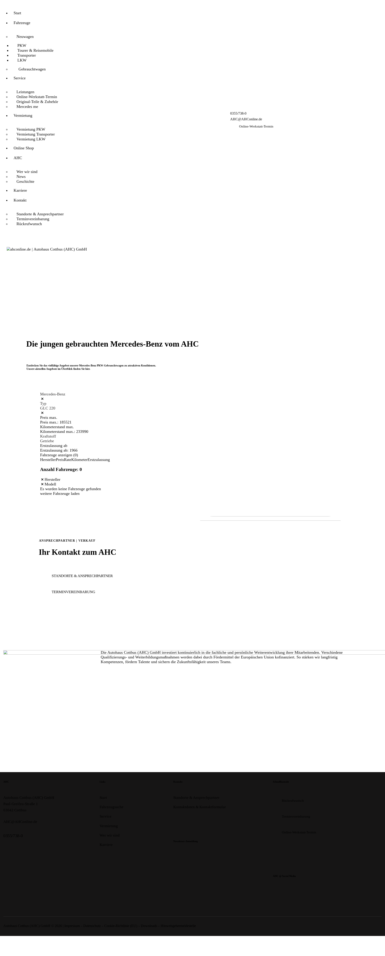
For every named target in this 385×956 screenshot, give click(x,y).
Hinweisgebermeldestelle (178, 926)
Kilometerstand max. (57, 427)
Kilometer (79, 459)
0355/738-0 (13, 835)
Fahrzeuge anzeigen (59, 455)
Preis (60, 459)
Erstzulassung (99, 459)
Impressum (72, 926)
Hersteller (48, 459)
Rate (67, 459)
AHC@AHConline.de (20, 822)
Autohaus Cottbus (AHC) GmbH (26, 926)
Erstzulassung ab (53, 445)
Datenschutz (92, 926)
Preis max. (48, 417)
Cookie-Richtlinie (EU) (120, 926)
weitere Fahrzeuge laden (60, 493)
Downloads (149, 926)
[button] (42, 479)
